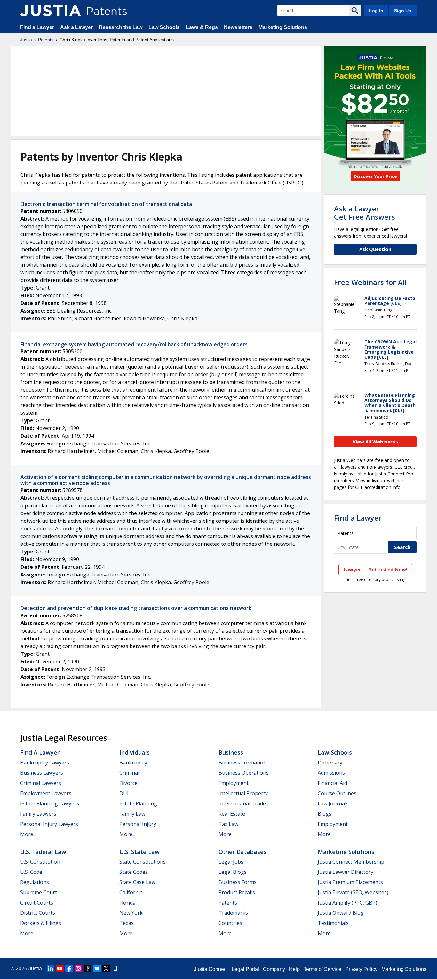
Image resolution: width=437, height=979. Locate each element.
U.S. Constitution (40, 861)
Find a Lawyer (37, 27)
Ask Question (375, 249)
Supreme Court (38, 892)
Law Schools (164, 27)
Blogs (324, 813)
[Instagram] (78, 968)
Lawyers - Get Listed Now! (375, 569)
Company (274, 969)
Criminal (129, 772)
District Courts (37, 912)
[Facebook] (69, 968)
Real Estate (232, 813)
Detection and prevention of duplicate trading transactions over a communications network (135, 608)
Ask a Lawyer (76, 27)
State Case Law (137, 882)
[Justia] (50, 10)
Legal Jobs (231, 861)
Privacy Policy (361, 969)
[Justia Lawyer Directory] (115, 968)
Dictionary (330, 762)
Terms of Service (322, 969)
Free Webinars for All (370, 282)
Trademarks (233, 912)
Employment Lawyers (45, 793)
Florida (127, 902)
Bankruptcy (133, 762)
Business (231, 752)
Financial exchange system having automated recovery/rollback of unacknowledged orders (134, 344)
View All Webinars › (375, 441)
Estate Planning (138, 803)
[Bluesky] (97, 968)
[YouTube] (60, 968)
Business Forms (238, 882)
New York (131, 912)
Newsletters (238, 27)
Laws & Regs (202, 27)
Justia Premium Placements (350, 882)
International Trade (242, 803)
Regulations (34, 882)
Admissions (331, 772)
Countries (230, 923)
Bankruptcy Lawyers (44, 762)
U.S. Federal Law (43, 852)
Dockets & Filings (40, 923)
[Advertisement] (166, 91)
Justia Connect (211, 969)
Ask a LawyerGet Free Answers (364, 213)
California (131, 892)
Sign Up (402, 10)
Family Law (132, 813)
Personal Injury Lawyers (49, 823)
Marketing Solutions (282, 27)
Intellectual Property (243, 793)
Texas (126, 923)
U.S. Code (31, 871)
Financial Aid (332, 783)
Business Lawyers (41, 772)
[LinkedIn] (50, 968)
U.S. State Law (139, 852)
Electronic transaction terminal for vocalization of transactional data (106, 204)
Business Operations (244, 772)
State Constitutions (142, 861)
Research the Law (120, 27)
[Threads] (87, 968)
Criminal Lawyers (40, 783)
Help (294, 969)
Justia (26, 39)
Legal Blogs (233, 871)
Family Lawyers (38, 813)
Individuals (134, 752)
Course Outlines (337, 793)
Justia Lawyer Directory (345, 871)
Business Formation (242, 762)
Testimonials (333, 923)
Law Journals (333, 803)
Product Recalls (237, 892)
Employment (234, 783)
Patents (45, 39)
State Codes (133, 871)
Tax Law (228, 823)
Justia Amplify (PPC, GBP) (347, 902)
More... (28, 834)
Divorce (128, 783)
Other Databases (242, 852)
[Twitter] (106, 968)
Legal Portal (245, 969)
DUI (124, 793)
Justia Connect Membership (351, 861)
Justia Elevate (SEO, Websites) (353, 892)
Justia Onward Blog (341, 912)
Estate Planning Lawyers (49, 803)
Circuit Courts (36, 902)
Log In (376, 10)
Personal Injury (137, 823)
